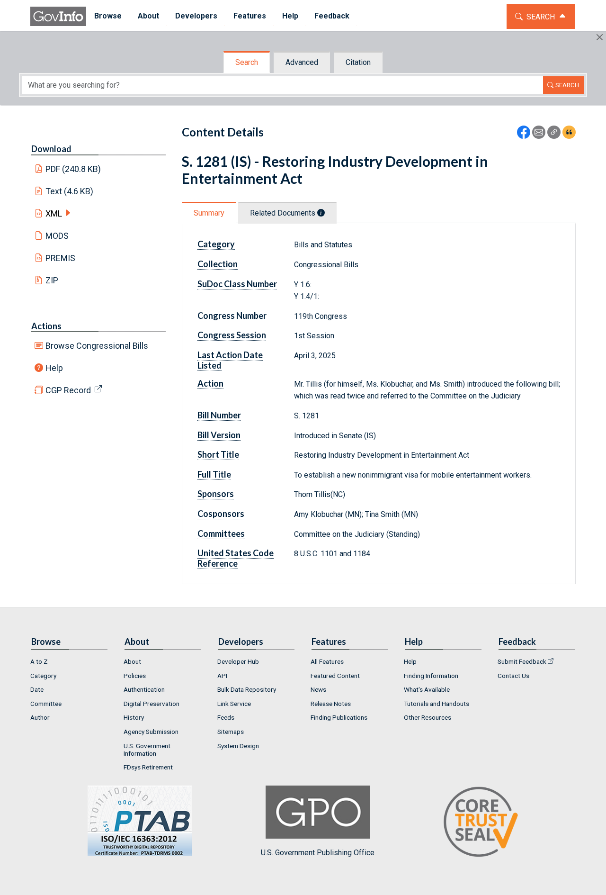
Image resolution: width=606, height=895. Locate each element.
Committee (46, 703)
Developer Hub (238, 661)
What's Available (427, 689)
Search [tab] (246, 62)
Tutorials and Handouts (436, 703)
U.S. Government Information (147, 749)
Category (43, 675)
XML (53, 213)
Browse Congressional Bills (96, 346)
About (132, 661)
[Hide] (599, 37)
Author (40, 717)
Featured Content (335, 675)
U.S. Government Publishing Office (317, 852)
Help (54, 368)
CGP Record (68, 390)
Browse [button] (108, 15)
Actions (46, 326)
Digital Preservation (151, 703)
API (222, 675)
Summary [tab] (209, 212)
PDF (73, 169)
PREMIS (60, 258)
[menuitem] (108, 16)
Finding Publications (339, 717)
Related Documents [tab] (283, 212)
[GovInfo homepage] (58, 16)
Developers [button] (196, 15)
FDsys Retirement (148, 767)
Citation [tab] (358, 62)
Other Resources (427, 717)
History (134, 717)
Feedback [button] (331, 15)
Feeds (225, 717)
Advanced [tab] (301, 62)
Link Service (234, 703)
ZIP (51, 280)
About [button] (148, 15)
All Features (327, 661)
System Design (238, 746)
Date (37, 689)
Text (69, 191)
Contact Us (513, 675)
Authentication (144, 689)
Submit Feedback (522, 661)
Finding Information (431, 675)
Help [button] (290, 15)
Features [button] (249, 15)
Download (51, 149)
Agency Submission (151, 731)
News (318, 689)
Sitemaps (230, 731)
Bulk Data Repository (246, 689)
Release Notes (331, 703)
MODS (57, 236)
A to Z (39, 661)
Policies (135, 675)
